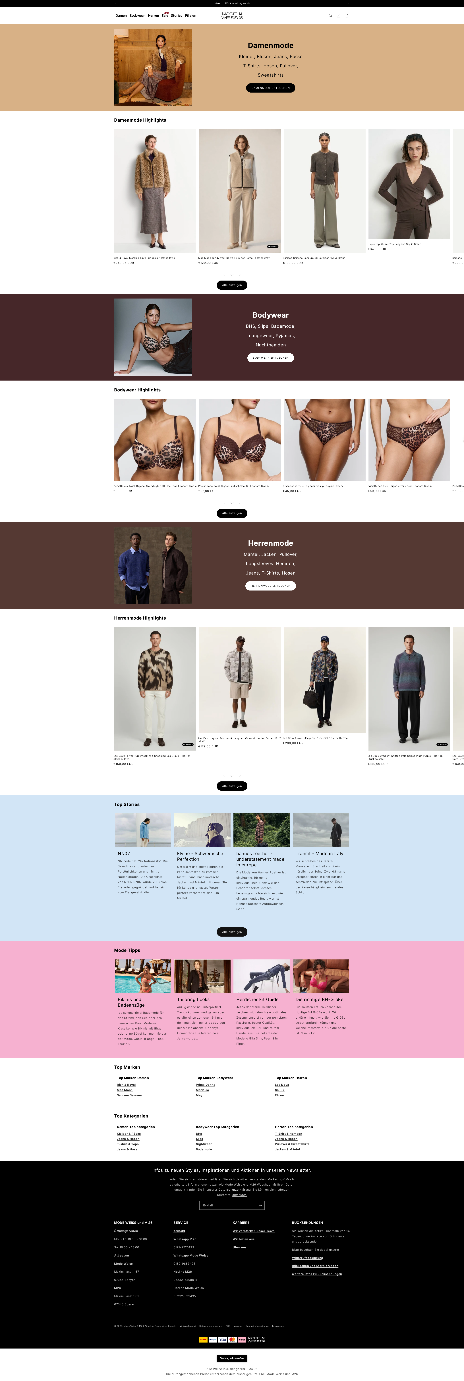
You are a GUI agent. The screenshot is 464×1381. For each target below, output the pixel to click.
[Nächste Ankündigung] (349, 3)
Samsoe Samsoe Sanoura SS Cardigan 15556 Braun (314, 257)
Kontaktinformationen (257, 1326)
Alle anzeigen (232, 285)
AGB (228, 1326)
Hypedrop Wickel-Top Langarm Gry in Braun (394, 244)
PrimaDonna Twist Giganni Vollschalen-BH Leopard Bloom (233, 486)
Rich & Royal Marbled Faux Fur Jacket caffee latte (144, 257)
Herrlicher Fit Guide (257, 999)
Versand (238, 1326)
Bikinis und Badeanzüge (131, 1002)
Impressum (278, 1326)
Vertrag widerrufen (232, 1358)
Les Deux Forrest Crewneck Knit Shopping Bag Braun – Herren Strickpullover (152, 757)
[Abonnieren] (260, 1205)
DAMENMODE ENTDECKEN (271, 88)
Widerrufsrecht (188, 1326)
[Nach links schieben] (224, 275)
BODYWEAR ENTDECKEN (271, 357)
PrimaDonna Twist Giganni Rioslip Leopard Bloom (313, 486)
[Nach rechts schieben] (240, 275)
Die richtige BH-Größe (320, 999)
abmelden (239, 1195)
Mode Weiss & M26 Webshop (139, 1326)
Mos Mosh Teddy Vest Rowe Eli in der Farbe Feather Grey (234, 257)
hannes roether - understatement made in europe (260, 859)
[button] (331, 16)
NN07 (124, 853)
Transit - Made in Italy (319, 853)
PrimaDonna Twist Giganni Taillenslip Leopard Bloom (400, 486)
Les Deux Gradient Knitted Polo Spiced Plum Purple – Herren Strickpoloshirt (405, 757)
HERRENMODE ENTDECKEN (271, 585)
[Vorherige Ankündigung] (115, 3)
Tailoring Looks (193, 999)
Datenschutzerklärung (234, 1189)
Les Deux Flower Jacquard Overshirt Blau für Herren (315, 738)
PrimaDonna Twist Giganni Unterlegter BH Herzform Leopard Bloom (154, 486)
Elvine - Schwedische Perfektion (200, 856)
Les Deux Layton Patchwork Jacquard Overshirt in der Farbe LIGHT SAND (239, 740)
